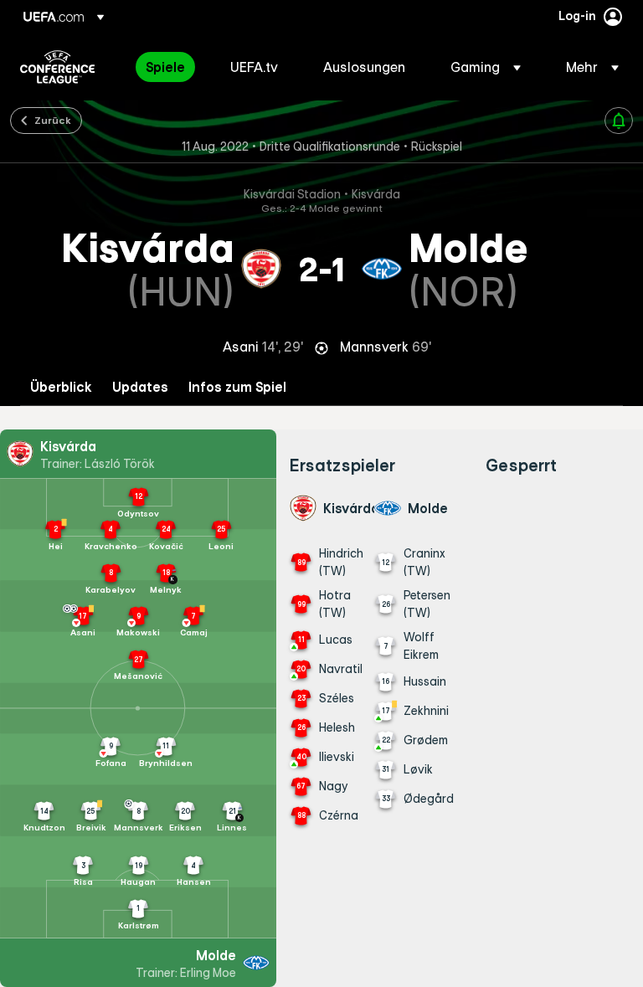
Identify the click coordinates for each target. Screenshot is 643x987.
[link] (165, 67)
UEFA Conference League (57, 67)
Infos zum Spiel (237, 387)
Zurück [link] (52, 120)
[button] (486, 67)
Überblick (61, 387)
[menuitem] (167, 67)
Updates (140, 387)
